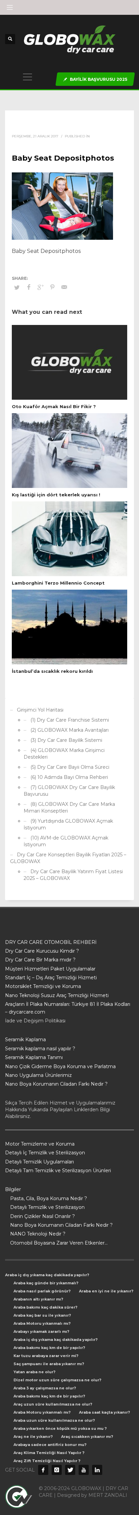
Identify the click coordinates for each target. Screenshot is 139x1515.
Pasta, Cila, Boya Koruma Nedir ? (48, 1198)
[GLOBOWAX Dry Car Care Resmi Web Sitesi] (97, 1470)
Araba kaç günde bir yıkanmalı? (45, 1283)
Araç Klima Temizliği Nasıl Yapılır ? (48, 1452)
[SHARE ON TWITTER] (17, 287)
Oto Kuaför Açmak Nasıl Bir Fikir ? (54, 406)
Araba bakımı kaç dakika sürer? (45, 1307)
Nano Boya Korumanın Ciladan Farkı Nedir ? (56, 1084)
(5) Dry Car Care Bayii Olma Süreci (69, 767)
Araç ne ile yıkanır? (33, 1436)
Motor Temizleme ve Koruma (40, 1144)
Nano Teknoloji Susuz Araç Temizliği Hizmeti (57, 995)
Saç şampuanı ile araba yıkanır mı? (48, 1363)
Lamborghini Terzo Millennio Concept (58, 583)
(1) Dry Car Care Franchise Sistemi (69, 720)
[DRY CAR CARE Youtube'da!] (84, 1470)
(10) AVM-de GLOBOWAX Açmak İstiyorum (66, 841)
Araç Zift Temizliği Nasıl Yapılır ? (46, 1460)
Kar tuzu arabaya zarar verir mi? (45, 1355)
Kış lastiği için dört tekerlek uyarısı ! (56, 494)
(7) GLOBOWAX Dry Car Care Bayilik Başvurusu (69, 790)
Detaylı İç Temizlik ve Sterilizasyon (45, 1153)
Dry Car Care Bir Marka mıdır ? (40, 960)
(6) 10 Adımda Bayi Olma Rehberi (69, 777)
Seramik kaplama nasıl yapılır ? (40, 1049)
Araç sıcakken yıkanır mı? (87, 1436)
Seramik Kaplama (25, 1039)
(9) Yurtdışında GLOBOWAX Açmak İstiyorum (68, 824)
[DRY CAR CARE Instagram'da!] (57, 1470)
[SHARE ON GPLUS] (40, 287)
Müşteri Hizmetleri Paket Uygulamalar (50, 969)
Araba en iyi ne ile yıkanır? (106, 1291)
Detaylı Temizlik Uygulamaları (39, 1162)
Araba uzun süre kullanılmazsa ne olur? (54, 1420)
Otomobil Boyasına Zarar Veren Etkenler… (59, 1243)
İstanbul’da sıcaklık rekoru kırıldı (52, 671)
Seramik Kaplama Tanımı (34, 1057)
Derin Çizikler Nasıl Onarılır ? (42, 1216)
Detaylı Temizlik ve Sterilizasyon (47, 1207)
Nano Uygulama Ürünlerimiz (38, 1075)
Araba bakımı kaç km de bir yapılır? (49, 1347)
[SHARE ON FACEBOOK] (29, 287)
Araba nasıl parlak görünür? (42, 1291)
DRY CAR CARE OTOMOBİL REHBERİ (50, 942)
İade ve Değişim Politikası (35, 1021)
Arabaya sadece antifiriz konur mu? (49, 1444)
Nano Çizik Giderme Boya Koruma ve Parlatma (60, 1066)
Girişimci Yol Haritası (40, 710)
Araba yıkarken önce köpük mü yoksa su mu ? (60, 1428)
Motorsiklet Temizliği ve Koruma (43, 986)
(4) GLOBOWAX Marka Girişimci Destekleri (64, 753)
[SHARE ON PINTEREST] (52, 287)
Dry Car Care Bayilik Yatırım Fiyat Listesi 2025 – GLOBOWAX (73, 874)
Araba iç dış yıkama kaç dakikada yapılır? (47, 1275)
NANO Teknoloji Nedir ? (37, 1234)
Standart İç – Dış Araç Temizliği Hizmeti (51, 978)
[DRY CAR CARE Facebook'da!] (43, 1470)
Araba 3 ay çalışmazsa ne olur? (44, 1388)
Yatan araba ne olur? (34, 1372)
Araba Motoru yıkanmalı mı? (42, 1323)
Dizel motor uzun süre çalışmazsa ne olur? (57, 1380)
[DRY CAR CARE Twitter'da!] (70, 1470)
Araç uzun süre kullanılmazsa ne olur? (52, 1404)
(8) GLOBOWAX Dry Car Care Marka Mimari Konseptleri (69, 807)
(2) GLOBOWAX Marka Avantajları (69, 730)
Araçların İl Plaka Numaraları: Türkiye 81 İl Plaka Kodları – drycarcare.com (67, 1008)
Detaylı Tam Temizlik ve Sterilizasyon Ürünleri (58, 1170)
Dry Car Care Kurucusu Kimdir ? (42, 951)
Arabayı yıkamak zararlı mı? (41, 1331)
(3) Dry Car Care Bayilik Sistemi (66, 740)
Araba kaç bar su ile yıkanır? (42, 1315)
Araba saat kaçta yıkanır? (104, 1412)
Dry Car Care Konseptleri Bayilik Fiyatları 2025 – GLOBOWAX (68, 858)
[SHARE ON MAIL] (64, 287)
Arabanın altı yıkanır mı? (38, 1299)
